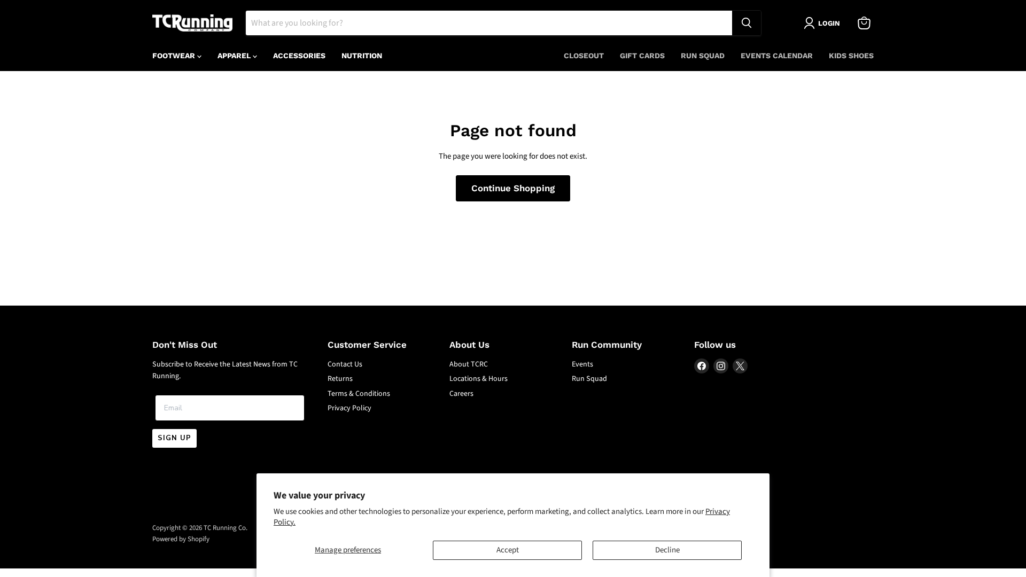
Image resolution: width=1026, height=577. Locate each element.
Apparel (235, 55)
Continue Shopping (513, 188)
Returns (340, 378)
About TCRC (468, 364)
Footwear (174, 55)
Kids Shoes (851, 55)
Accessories (299, 55)
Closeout (584, 55)
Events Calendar (777, 55)
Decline (667, 550)
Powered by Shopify (180, 539)
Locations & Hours (478, 378)
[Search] (746, 23)
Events (582, 364)
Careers (461, 393)
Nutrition (361, 55)
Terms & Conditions (359, 393)
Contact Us (345, 364)
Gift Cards (642, 55)
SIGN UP (174, 438)
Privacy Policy (349, 408)
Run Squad (703, 55)
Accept (507, 550)
